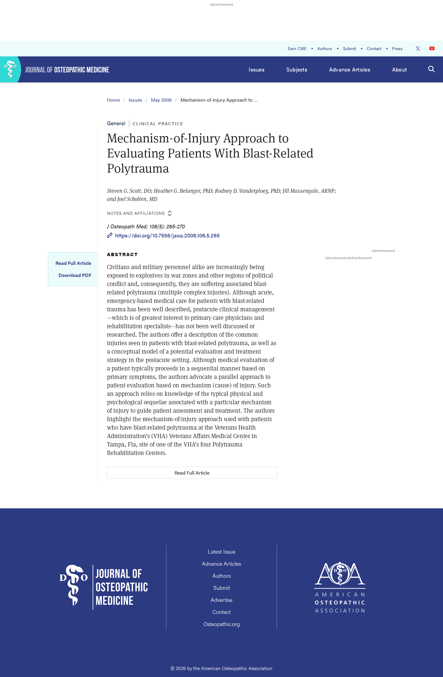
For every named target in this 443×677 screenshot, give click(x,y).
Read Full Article (73, 263)
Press (397, 48)
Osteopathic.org (221, 624)
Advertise (221, 599)
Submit (349, 48)
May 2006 (161, 99)
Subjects (296, 69)
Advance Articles (349, 69)
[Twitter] (418, 48)
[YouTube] (432, 48)
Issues (257, 69)
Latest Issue (221, 551)
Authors (324, 48)
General (116, 123)
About (399, 69)
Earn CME (297, 48)
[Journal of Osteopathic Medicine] (54, 69)
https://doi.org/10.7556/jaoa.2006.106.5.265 (167, 235)
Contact (374, 48)
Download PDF (74, 275)
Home (113, 99)
